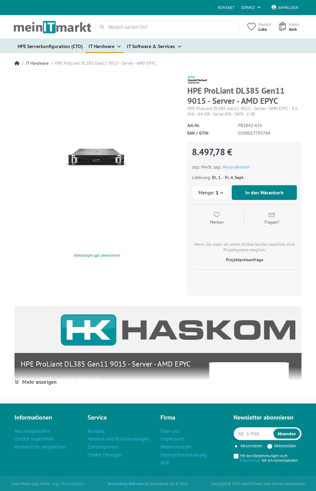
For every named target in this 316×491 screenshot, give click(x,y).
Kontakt (226, 7)
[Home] (17, 63)
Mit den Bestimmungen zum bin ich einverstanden (268, 458)
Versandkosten (236, 167)
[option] (96, 156)
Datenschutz (250, 460)
